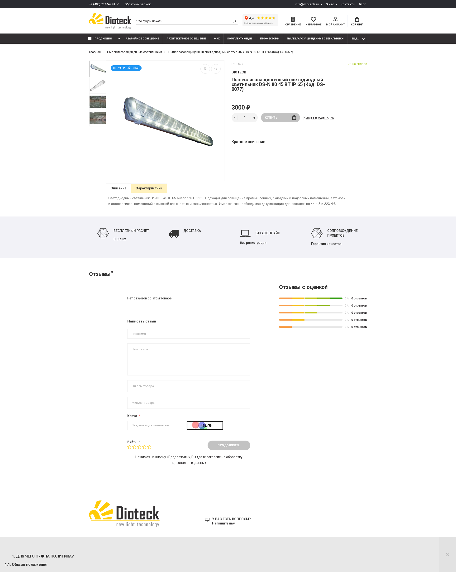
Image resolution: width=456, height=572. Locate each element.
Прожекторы (269, 38)
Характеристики (149, 188)
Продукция (103, 38)
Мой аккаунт (335, 24)
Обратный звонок (138, 4)
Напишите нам (223, 523)
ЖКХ (217, 38)
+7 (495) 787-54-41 (102, 4)
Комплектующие (239, 38)
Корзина (357, 24)
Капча (132, 416)
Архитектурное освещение (186, 38)
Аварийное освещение (142, 38)
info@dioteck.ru (307, 4)
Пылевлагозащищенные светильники (315, 38)
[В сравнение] (205, 69)
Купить (271, 117)
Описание (118, 188)
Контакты (348, 4)
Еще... (355, 38)
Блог (362, 4)
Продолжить (229, 445)
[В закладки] (216, 69)
